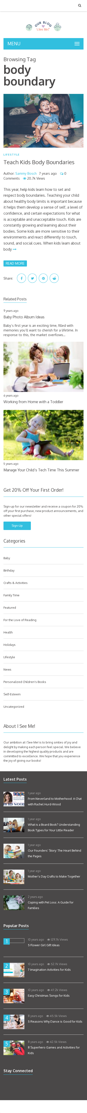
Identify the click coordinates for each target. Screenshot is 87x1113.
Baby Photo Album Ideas (24, 317)
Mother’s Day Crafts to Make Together (54, 876)
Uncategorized (13, 706)
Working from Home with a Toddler (33, 401)
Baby (6, 558)
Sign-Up (17, 525)
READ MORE (15, 263)
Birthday (8, 570)
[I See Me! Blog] (43, 32)
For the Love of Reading (19, 620)
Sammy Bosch (26, 173)
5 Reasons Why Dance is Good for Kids (55, 1021)
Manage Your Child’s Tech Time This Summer (41, 470)
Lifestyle (11, 154)
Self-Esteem (11, 694)
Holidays (9, 645)
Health (8, 632)
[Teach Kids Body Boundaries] (43, 121)
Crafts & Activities (15, 583)
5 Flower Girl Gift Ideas (44, 945)
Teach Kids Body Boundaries (38, 162)
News (7, 669)
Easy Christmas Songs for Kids (49, 995)
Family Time (11, 595)
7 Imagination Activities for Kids (49, 969)
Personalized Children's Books (24, 682)
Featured (9, 607)
